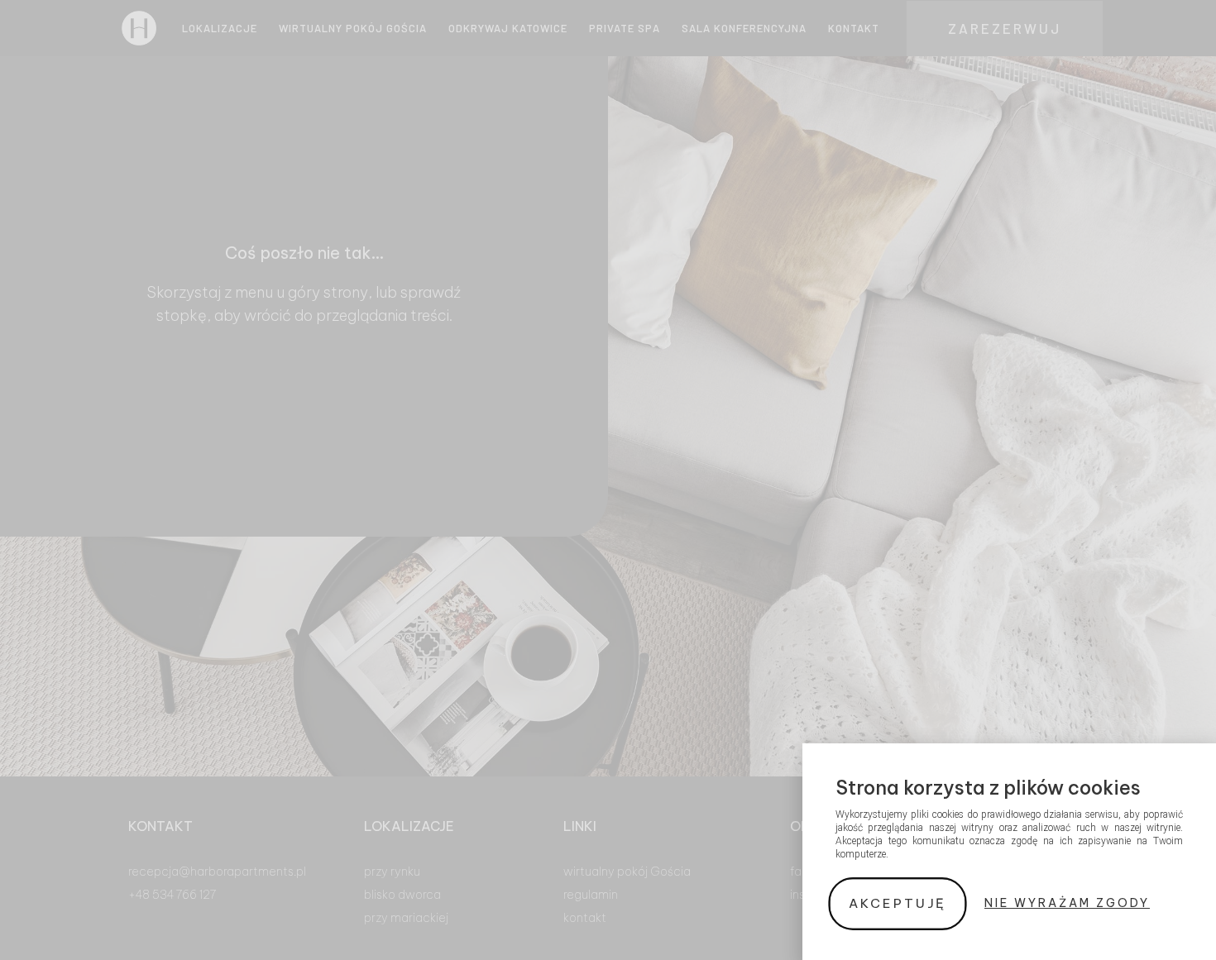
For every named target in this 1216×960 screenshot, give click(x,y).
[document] (608, 480)
